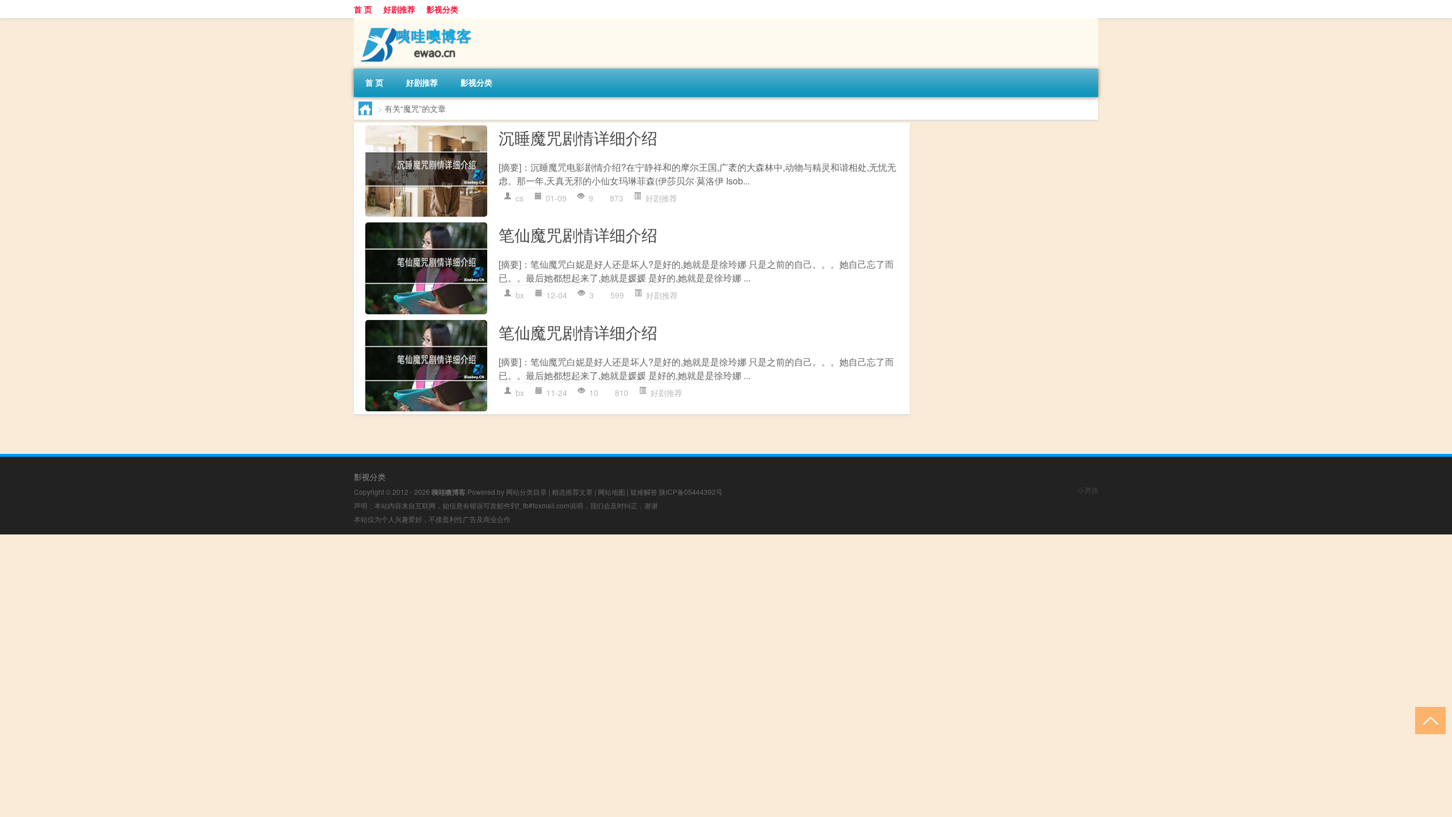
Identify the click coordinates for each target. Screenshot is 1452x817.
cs (520, 198)
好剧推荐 (399, 9)
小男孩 (1088, 490)
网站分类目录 (526, 491)
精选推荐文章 (572, 491)
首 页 (363, 9)
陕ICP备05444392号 (691, 491)
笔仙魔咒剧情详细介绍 (578, 234)
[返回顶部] (1428, 719)
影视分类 (442, 9)
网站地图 (611, 491)
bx (520, 295)
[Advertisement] (340, 613)
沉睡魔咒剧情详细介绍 (578, 137)
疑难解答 (643, 491)
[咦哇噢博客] (413, 22)
